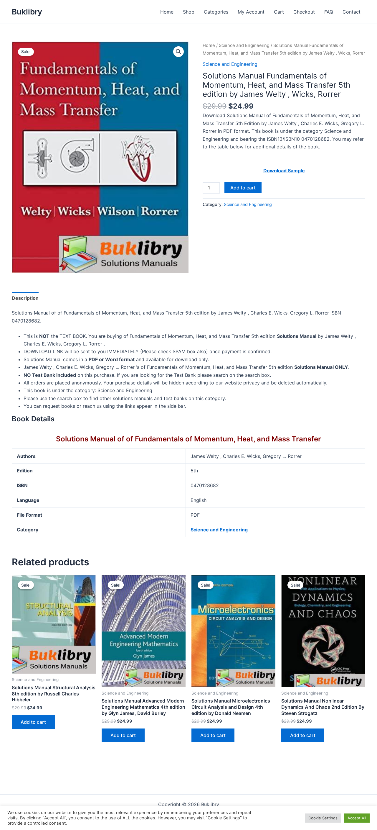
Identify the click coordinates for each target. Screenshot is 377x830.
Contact (352, 12)
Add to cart (243, 188)
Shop (188, 12)
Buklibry (27, 11)
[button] (178, 51)
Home (166, 12)
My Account (251, 12)
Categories (216, 12)
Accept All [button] (357, 818)
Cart (279, 12)
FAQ (328, 12)
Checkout (304, 12)
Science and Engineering (244, 45)
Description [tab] (25, 298)
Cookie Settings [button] (323, 818)
